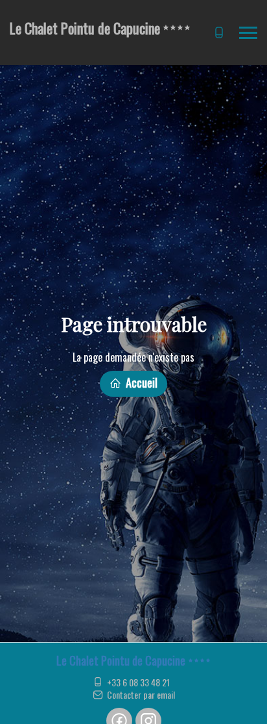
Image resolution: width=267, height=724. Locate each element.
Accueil (140, 382)
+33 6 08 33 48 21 (138, 682)
